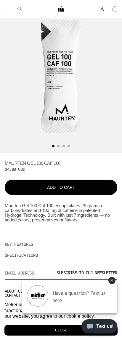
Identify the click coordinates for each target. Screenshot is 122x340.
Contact (12, 295)
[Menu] (7, 9)
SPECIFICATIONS (21, 255)
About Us (14, 291)
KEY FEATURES (19, 244)
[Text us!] (99, 328)
